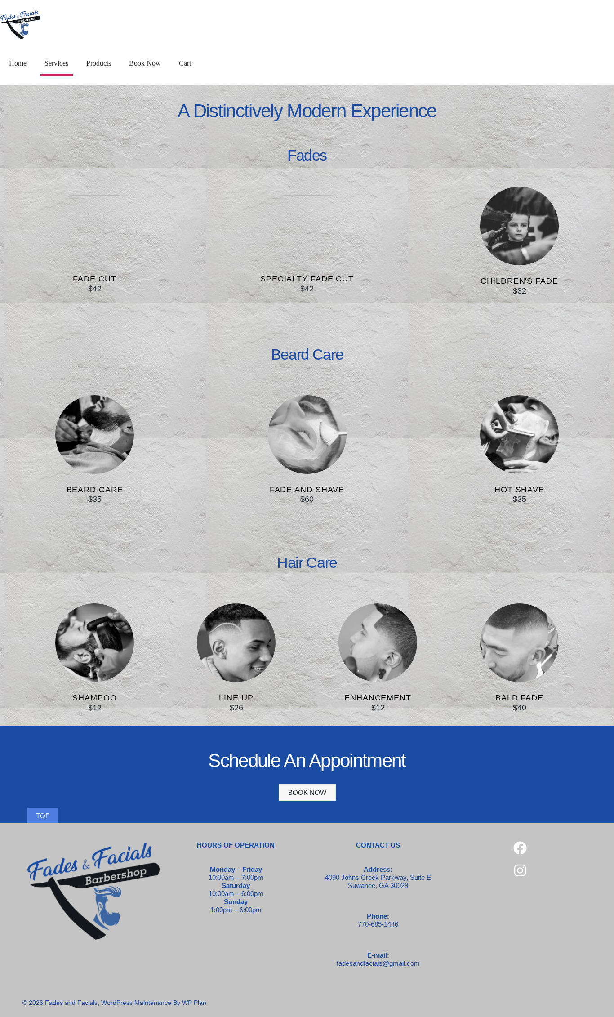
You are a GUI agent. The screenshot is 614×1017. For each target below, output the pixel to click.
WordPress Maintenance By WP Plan (153, 1002)
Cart (185, 63)
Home (18, 63)
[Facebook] (520, 848)
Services (56, 63)
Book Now (145, 63)
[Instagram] (520, 870)
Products (98, 63)
